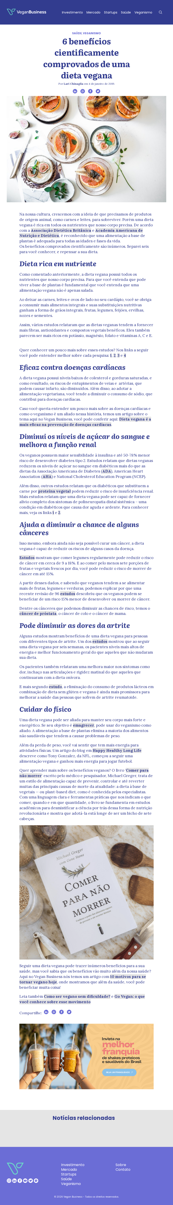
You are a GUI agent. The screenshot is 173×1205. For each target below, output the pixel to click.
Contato (123, 1169)
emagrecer (83, 725)
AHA (47, 476)
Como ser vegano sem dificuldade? (77, 996)
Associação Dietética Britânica (61, 230)
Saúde (126, 12)
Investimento (72, 12)
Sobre (121, 1164)
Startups (110, 12)
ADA (106, 471)
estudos (67, 593)
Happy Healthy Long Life (117, 750)
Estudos (27, 557)
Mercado (93, 12)
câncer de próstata (38, 613)
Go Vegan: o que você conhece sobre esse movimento (82, 999)
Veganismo (143, 12)
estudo (55, 686)
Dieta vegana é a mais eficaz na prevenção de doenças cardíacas (85, 422)
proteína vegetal (54, 491)
